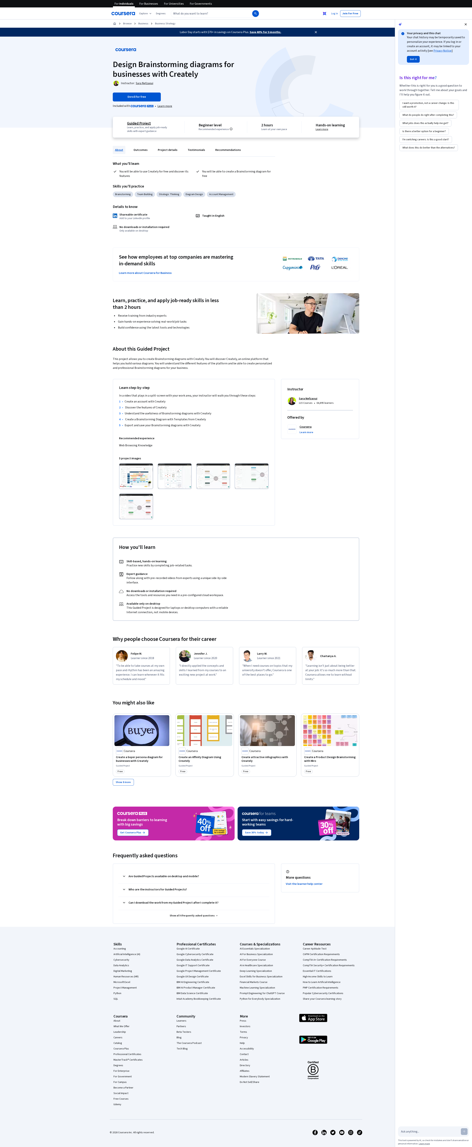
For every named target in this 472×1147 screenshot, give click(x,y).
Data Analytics (121, 965)
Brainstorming (123, 194)
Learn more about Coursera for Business (145, 273)
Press (243, 1021)
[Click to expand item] (136, 476)
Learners (181, 1021)
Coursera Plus (121, 1049)
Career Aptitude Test (314, 949)
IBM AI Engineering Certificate (193, 982)
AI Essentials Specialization (255, 949)
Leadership (120, 1032)
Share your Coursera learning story (322, 999)
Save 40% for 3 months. (265, 32)
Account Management (221, 194)
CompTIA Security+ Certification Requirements (329, 965)
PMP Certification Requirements (320, 988)
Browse (127, 23)
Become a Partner (123, 1088)
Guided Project (139, 123)
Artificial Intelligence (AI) (127, 954)
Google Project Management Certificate (199, 971)
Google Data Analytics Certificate (195, 960)
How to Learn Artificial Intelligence (322, 982)
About (119, 150)
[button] (160, 13)
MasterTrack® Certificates (128, 1060)
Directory (245, 1065)
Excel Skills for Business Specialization (261, 976)
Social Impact (121, 1093)
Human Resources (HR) (126, 976)
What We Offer (121, 1026)
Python (117, 993)
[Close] (316, 32)
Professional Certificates (127, 1054)
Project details (167, 150)
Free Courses (121, 1099)
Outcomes (140, 150)
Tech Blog (182, 1049)
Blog (179, 1037)
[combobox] (207, 13)
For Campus (120, 1082)
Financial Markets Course (253, 982)
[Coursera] (123, 14)
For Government (123, 1076)
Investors (245, 1026)
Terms (243, 1032)
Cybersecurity (121, 960)
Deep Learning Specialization (256, 971)
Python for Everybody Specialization (260, 999)
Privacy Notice (442, 51)
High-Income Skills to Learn (318, 976)
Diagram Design (194, 194)
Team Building (145, 194)
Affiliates (244, 1071)
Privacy (244, 1037)
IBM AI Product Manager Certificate (196, 988)
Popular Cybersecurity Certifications (323, 993)
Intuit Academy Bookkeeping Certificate (199, 999)
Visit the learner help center (304, 884)
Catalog (118, 1043)
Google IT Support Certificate (193, 965)
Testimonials (196, 150)
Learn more (164, 106)
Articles (244, 1060)
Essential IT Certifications (317, 971)
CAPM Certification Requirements (321, 954)
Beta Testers (184, 1032)
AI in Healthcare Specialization (256, 965)
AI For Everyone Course (253, 960)
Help (242, 1043)
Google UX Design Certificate (193, 976)
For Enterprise (121, 1071)
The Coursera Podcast (189, 1043)
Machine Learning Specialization (257, 988)
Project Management (125, 988)
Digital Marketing (123, 971)
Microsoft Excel (122, 982)
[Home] (114, 23)
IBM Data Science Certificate (192, 993)
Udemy (117, 1104)
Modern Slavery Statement (255, 1076)
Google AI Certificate (188, 949)
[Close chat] (465, 24)
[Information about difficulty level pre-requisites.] (231, 129)
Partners (181, 1026)
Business (143, 23)
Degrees (118, 1065)
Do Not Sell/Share (249, 1082)
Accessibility (247, 1049)
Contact (244, 1054)
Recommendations (228, 150)
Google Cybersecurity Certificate (195, 954)
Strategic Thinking (169, 194)
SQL (116, 999)
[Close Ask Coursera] (324, 13)
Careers (118, 1037)
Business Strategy (165, 23)
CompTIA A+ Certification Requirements (325, 960)
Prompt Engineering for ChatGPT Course (262, 993)
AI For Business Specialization (256, 954)
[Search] (255, 13)
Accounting (120, 949)
